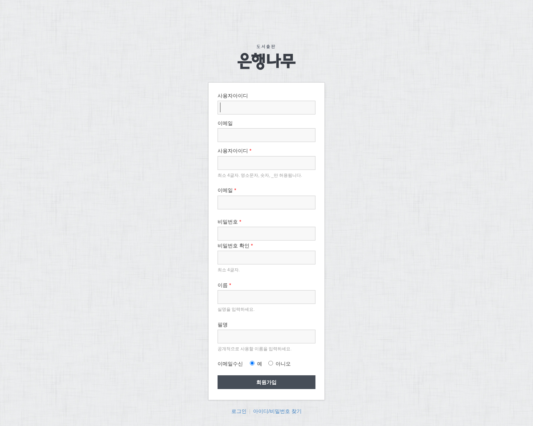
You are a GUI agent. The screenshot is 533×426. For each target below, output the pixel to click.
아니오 (282, 364)
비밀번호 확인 (235, 245)
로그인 (239, 411)
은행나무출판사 (266, 57)
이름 (224, 285)
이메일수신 (230, 364)
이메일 (227, 190)
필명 (223, 324)
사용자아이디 (234, 151)
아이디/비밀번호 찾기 (277, 411)
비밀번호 (229, 222)
